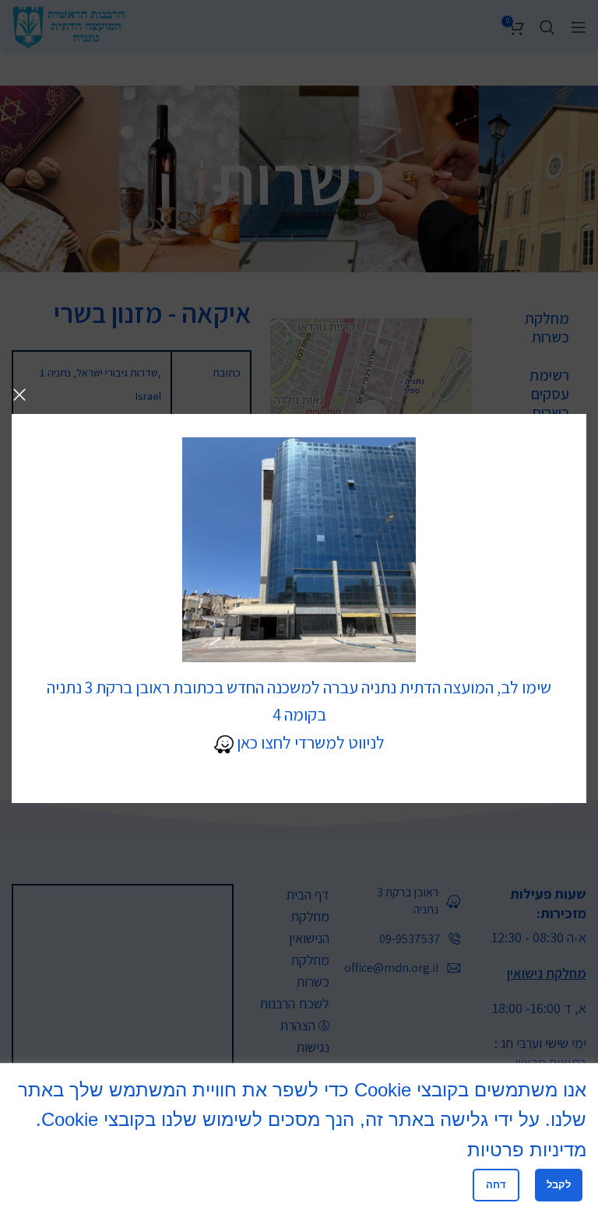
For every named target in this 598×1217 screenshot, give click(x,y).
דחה (496, 1185)
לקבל (559, 1185)
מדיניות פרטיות (526, 1149)
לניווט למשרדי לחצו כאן (309, 742)
